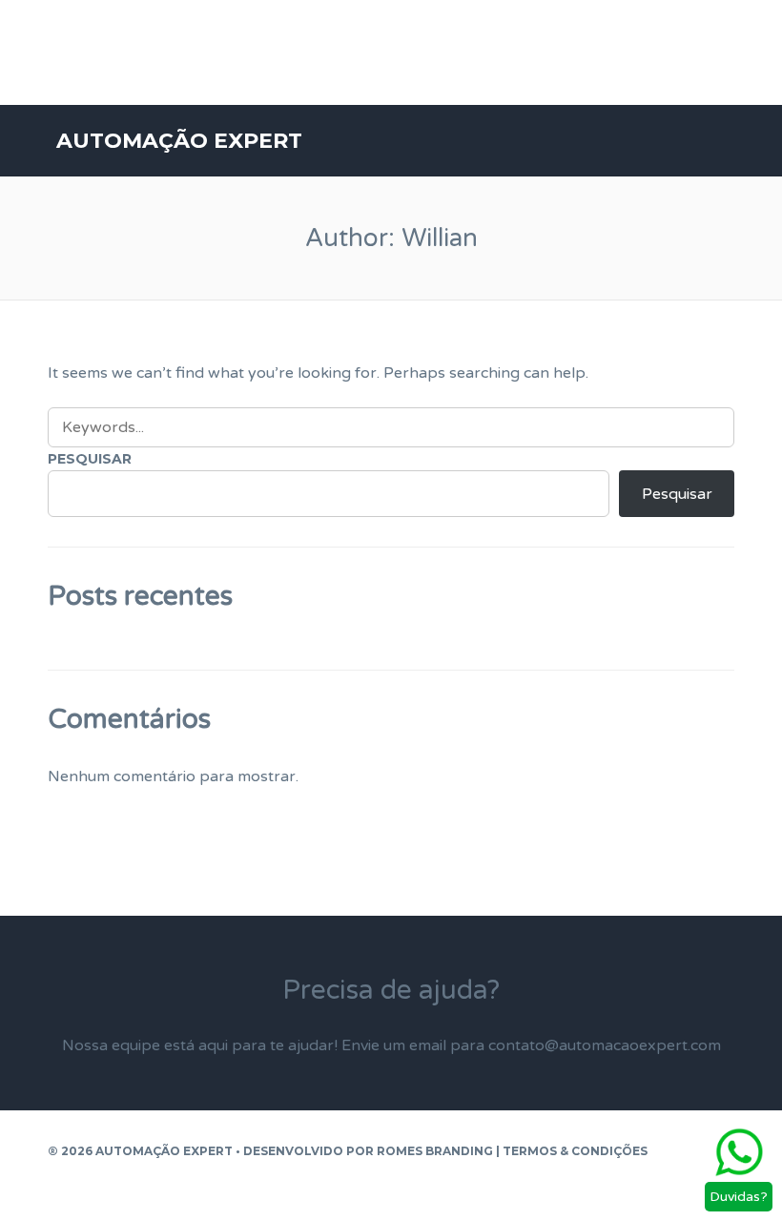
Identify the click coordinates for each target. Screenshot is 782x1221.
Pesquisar (90, 458)
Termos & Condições (575, 1151)
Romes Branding (435, 1151)
